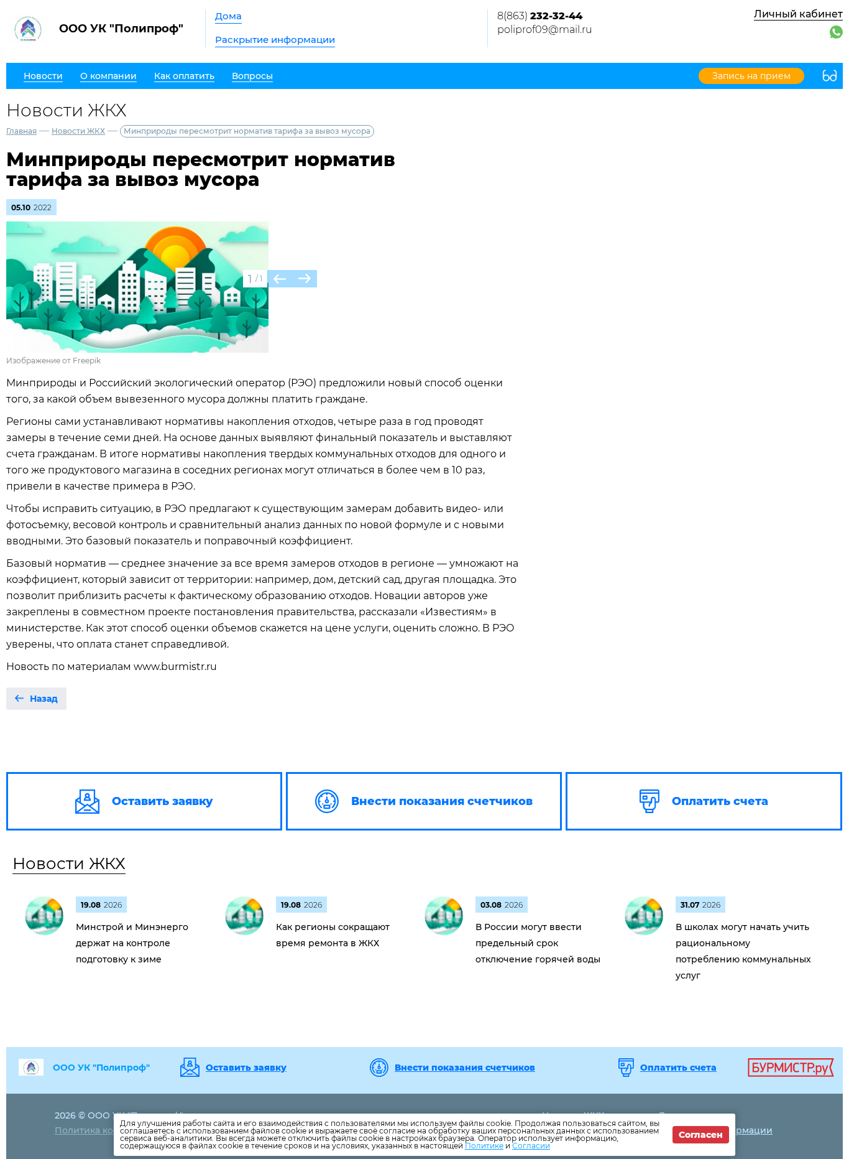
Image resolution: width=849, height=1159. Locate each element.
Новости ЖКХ (78, 131)
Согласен (701, 1134)
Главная (21, 131)
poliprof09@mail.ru (544, 29)
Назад (44, 698)
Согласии (531, 1145)
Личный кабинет (798, 14)
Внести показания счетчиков (465, 1067)
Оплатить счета (678, 1067)
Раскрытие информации (275, 39)
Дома (228, 16)
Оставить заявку (246, 1067)
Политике (484, 1145)
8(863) (539, 16)
